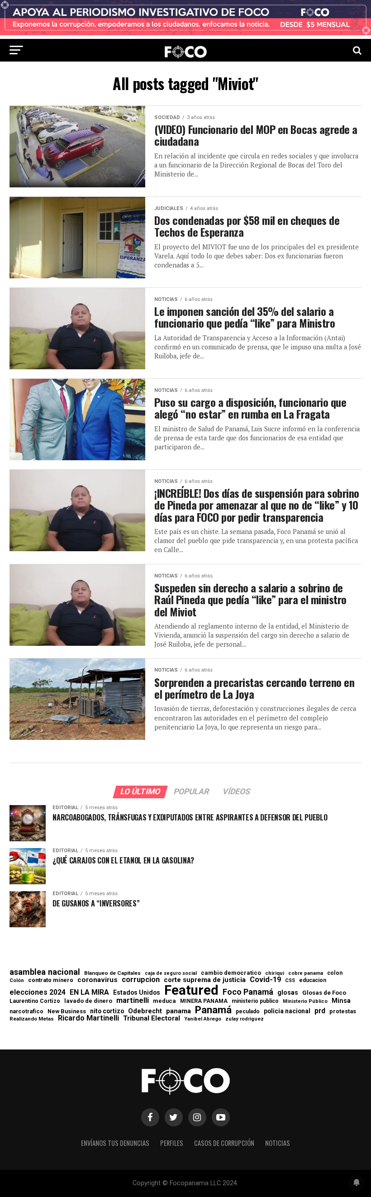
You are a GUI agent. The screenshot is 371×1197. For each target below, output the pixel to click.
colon (334, 973)
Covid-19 (265, 979)
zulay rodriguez (244, 1019)
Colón (17, 980)
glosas (287, 992)
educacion (312, 980)
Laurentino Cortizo (35, 1001)
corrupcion (141, 979)
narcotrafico (26, 1011)
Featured (191, 990)
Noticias (277, 1143)
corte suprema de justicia (205, 980)
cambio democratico (231, 973)
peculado (248, 1011)
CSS (290, 980)
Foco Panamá (248, 992)
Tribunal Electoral (151, 1018)
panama (178, 1011)
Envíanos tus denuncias (115, 1143)
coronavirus (97, 980)
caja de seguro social (171, 973)
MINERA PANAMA (204, 1001)
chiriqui (274, 973)
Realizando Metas (32, 1018)
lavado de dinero (88, 1001)
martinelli (132, 1000)
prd (319, 1011)
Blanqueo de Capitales (112, 973)
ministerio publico (255, 1001)
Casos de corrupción (224, 1143)
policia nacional (287, 1011)
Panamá (213, 1010)
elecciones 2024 (38, 992)
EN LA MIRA (89, 992)
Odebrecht (145, 1011)
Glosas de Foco (324, 993)
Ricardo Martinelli (88, 1018)
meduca (164, 1001)
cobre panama (305, 973)
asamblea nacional (45, 972)
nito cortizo (107, 1011)
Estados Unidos (136, 993)
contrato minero (50, 980)
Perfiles (171, 1143)
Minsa (341, 1000)
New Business (67, 1012)
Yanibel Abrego (202, 1018)
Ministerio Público (305, 1001)
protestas (342, 1012)
